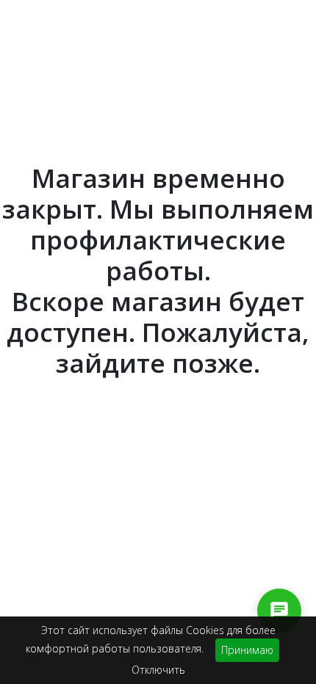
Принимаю (247, 650)
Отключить (158, 670)
